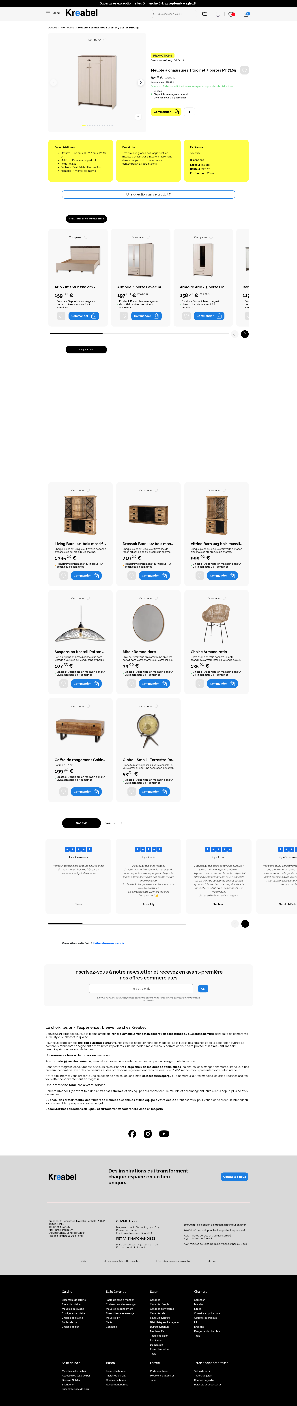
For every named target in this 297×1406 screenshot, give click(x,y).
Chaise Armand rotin (209, 652)
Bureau (111, 1363)
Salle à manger (117, 1291)
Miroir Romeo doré (139, 652)
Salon (154, 1291)
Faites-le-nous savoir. (109, 943)
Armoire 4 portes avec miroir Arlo (140, 287)
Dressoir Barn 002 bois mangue (148, 544)
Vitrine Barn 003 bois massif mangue (216, 544)
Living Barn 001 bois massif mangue (80, 544)
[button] (84, 125)
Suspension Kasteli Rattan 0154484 (80, 652)
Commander (162, 111)
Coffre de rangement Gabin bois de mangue (80, 760)
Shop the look (86, 349)
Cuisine (67, 1291)
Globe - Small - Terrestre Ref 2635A (148, 760)
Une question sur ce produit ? (148, 194)
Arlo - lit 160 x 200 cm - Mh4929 (78, 287)
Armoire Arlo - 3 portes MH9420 (203, 287)
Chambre (200, 1291)
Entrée (155, 1363)
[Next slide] (141, 82)
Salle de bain (71, 1363)
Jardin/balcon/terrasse (211, 1363)
